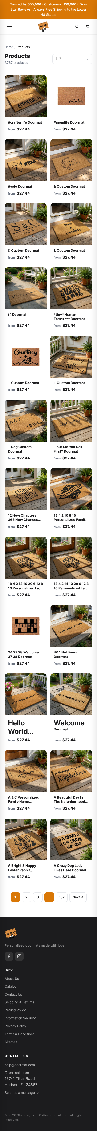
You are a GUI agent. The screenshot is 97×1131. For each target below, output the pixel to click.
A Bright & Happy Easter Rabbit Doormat (22, 869)
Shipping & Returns (19, 1002)
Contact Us (13, 994)
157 (62, 897)
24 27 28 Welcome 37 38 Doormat (23, 654)
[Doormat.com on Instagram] (19, 956)
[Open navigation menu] (9, 26)
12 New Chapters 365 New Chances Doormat (23, 519)
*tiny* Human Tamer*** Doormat (69, 316)
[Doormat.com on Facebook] (9, 956)
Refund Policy (15, 1010)
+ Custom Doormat (23, 383)
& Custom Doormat (69, 186)
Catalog (11, 986)
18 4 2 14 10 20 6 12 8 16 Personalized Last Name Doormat (25, 588)
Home (9, 47)
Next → (78, 897)
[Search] (77, 26)
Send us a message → (22, 1092)
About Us (12, 979)
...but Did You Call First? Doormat (68, 449)
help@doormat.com (20, 1065)
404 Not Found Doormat (66, 654)
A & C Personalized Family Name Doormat (23, 801)
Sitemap (11, 1042)
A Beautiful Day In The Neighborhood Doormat (69, 801)
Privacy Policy (15, 1026)
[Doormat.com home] (43, 26)
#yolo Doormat (20, 186)
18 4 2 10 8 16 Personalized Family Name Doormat (70, 519)
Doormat (18, 729)
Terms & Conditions (19, 1034)
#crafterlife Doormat (25, 122)
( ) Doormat (17, 314)
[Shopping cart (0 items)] (87, 26)
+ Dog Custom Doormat (20, 449)
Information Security (20, 1018)
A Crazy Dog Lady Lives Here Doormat (70, 867)
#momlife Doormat (69, 122)
